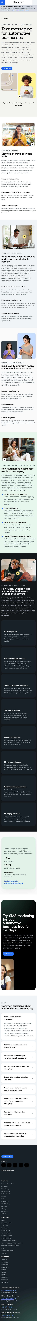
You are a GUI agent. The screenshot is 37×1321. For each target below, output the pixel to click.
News (3, 1220)
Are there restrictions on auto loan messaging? (16, 1067)
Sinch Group (4, 1264)
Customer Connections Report (10, 1245)
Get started (7, 68)
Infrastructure (5, 1267)
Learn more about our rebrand (20, 10)
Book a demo (7, 1156)
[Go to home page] (18, 2)
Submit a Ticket (5, 1233)
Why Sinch (4, 1262)
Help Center (4, 1228)
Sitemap (3, 1253)
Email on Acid (5, 1201)
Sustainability (5, 1277)
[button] (34, 2)
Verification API (5, 1194)
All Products (4, 1214)
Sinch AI (3, 1269)
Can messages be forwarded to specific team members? (15, 1089)
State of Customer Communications (11, 1243)
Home (6, 18)
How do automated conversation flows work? (16, 1078)
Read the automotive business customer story (12, 882)
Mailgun (3, 1196)
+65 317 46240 (6, 1307)
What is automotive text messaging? (12, 1018)
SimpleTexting (5, 1204)
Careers (3, 1272)
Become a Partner (6, 1235)
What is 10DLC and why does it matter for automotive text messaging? (15, 1101)
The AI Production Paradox (8, 1240)
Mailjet (3, 1199)
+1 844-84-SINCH (7, 1290)
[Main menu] (2, 2)
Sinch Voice (4, 1186)
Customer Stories (6, 1223)
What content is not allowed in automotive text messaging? (15, 1134)
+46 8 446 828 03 (7, 1299)
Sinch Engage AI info (7, 1250)
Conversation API (6, 1191)
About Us (4, 1259)
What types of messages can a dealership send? (15, 1046)
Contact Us (4, 1279)
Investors (4, 1274)
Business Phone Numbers (8, 1184)
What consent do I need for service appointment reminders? (17, 1124)
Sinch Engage (5, 1189)
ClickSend (4, 1206)
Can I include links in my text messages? (14, 1113)
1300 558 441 (6, 1315)
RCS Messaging (6, 1238)
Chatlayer (4, 1209)
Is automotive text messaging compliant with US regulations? (15, 1056)
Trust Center (5, 1225)
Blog (2, 1248)
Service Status (5, 1230)
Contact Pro (4, 1211)
